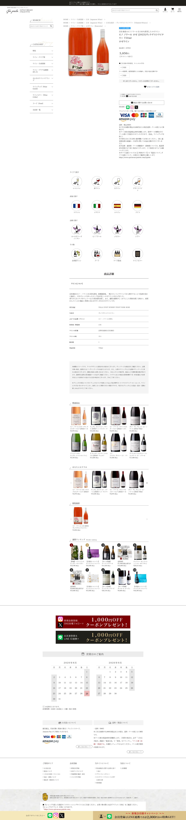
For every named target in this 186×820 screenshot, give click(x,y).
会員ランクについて (77, 771)
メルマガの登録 (76, 777)
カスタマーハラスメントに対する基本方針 (105, 778)
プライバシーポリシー (103, 774)
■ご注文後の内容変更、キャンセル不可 (132, 63)
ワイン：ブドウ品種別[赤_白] (40, 71)
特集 (34, 51)
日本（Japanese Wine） (94, 19)
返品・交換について (50, 777)
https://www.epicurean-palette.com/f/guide (135, 157)
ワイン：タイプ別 (39, 57)
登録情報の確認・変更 (78, 774)
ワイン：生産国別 (39, 63)
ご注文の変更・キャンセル (52, 774)
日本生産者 (110, 23)
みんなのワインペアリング (41, 79)
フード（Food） (38, 103)
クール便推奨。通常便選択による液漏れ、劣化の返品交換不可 (138, 71)
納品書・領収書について (51, 780)
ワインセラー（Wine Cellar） (40, 96)
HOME (65, 19)
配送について (48, 771)
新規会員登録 (75, 768)
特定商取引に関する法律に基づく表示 (105, 770)
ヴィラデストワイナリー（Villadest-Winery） (132, 23)
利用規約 (99, 782)
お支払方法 (47, 768)
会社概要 (124, 768)
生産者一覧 (36, 110)
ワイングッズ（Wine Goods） (40, 87)
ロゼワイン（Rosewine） (95, 26)
